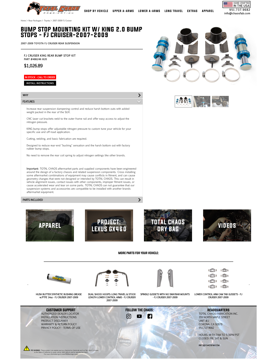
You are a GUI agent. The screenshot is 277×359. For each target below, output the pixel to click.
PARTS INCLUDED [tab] (33, 199)
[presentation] (28, 285)
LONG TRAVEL (174, 10)
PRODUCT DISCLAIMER (54, 320)
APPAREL (208, 10)
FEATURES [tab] (28, 101)
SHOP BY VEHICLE (96, 10)
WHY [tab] (25, 95)
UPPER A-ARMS (123, 10)
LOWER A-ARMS (149, 10)
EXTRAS (192, 10)
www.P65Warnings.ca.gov (70, 354)
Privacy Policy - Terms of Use (61, 327)
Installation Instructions (58, 317)
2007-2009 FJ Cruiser (62, 20)
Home (23, 20)
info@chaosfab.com (237, 13)
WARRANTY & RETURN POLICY (59, 324)
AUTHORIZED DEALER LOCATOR (60, 313)
